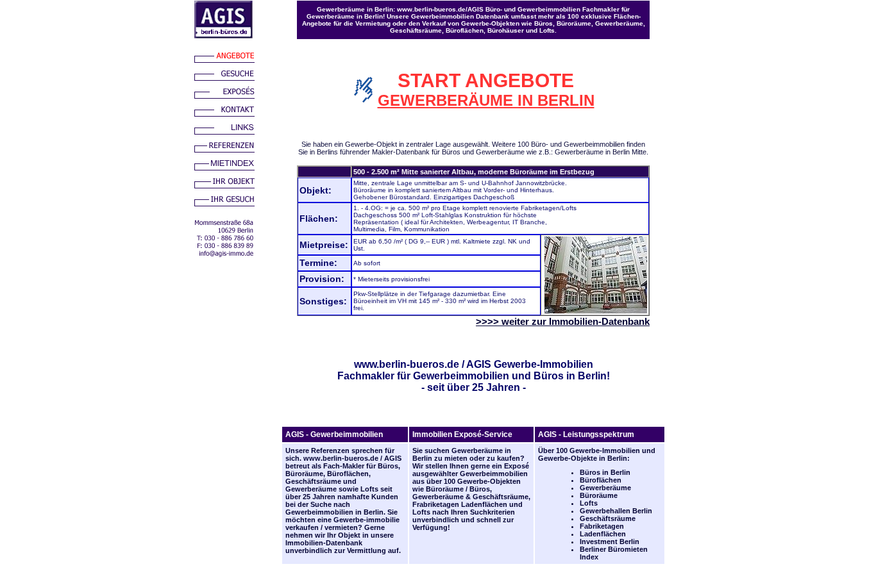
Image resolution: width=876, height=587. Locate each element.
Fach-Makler (343, 466)
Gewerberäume (311, 489)
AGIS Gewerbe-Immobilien (529, 364)
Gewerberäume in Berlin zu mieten (461, 454)
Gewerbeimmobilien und (510, 375)
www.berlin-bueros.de (406, 364)
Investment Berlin (609, 541)
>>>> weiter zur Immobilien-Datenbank (563, 321)
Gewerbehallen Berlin (616, 511)
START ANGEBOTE (486, 80)
